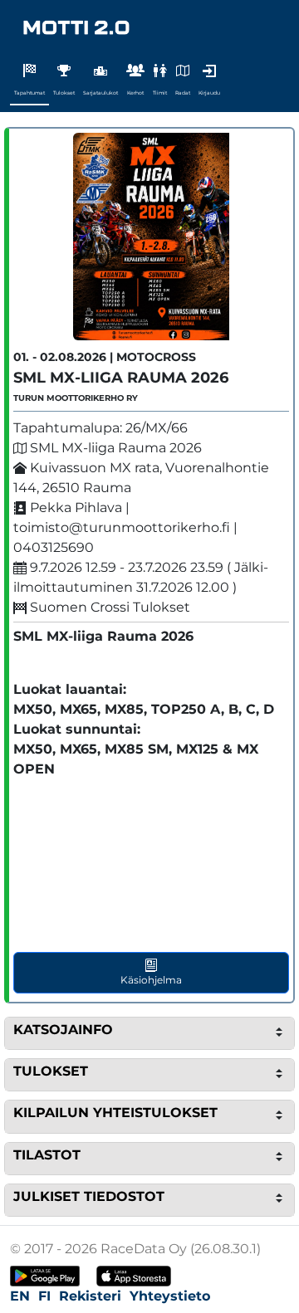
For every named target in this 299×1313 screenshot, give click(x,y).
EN (20, 1296)
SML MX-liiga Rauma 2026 (120, 378)
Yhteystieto (170, 1296)
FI (44, 1296)
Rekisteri (90, 1296)
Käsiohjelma (151, 980)
